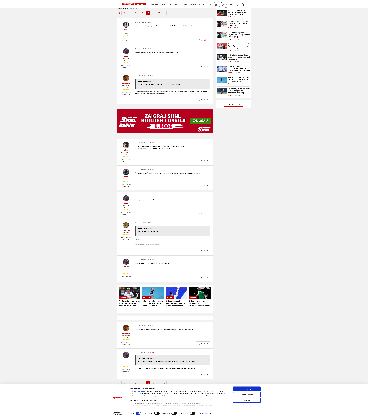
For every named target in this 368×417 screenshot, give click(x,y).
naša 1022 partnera (140, 391)
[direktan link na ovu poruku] (153, 22)
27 (159, 13)
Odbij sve (247, 400)
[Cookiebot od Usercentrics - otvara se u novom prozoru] (117, 413)
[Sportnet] (134, 4)
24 (142, 13)
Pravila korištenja (233, 104)
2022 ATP (137, 8)
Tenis (130, 8)
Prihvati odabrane (247, 394)
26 (153, 13)
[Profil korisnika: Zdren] (126, 145)
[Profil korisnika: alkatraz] (126, 25)
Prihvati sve (247, 389)
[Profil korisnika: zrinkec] (126, 51)
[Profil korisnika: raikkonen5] (126, 225)
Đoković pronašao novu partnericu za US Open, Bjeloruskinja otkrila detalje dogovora (199, 304)
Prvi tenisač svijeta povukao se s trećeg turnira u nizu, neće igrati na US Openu (129, 303)
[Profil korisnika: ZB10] (126, 172)
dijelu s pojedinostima (139, 408)
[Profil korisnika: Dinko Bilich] (126, 78)
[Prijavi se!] (243, 5)
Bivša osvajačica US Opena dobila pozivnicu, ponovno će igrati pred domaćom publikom (175, 304)
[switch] (157, 413)
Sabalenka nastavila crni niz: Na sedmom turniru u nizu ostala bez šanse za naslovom (152, 304)
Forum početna (121, 8)
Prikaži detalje (203, 413)
